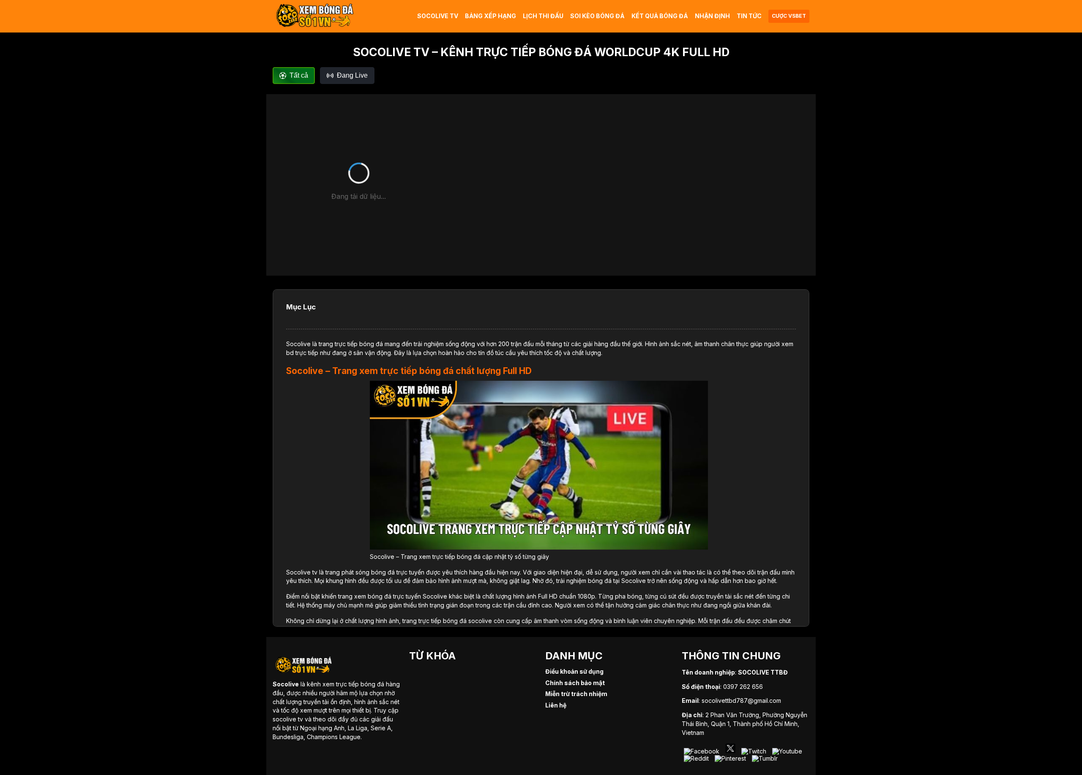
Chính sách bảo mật (575, 682)
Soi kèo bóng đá (597, 15)
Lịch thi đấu (543, 15)
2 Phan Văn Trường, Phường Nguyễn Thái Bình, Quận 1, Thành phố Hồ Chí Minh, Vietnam (744, 723)
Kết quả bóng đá (659, 15)
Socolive (298, 343)
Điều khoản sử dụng (574, 671)
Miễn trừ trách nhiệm (576, 693)
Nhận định (712, 15)
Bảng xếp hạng (490, 15)
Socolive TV (437, 15)
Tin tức (749, 15)
